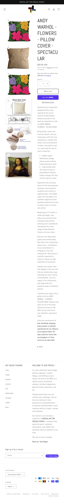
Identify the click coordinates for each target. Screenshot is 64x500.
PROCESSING (9, 393)
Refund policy (26, 494)
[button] (4, 9)
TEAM (7, 370)
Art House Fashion (15, 494)
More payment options (48, 102)
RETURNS (8, 398)
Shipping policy (55, 494)
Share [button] (41, 347)
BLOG (7, 407)
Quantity (39, 79)
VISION (7, 375)
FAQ (6, 389)
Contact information (54, 496)
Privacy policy (35, 494)
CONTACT (8, 384)
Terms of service (45, 494)
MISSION (8, 379)
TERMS (7, 403)
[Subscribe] (42, 455)
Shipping (49, 67)
